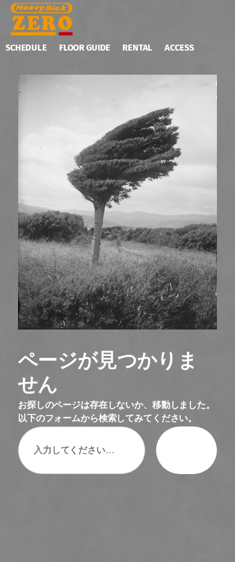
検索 (186, 449)
